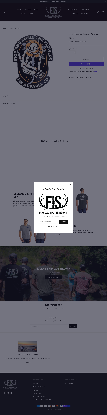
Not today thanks (53, 226)
